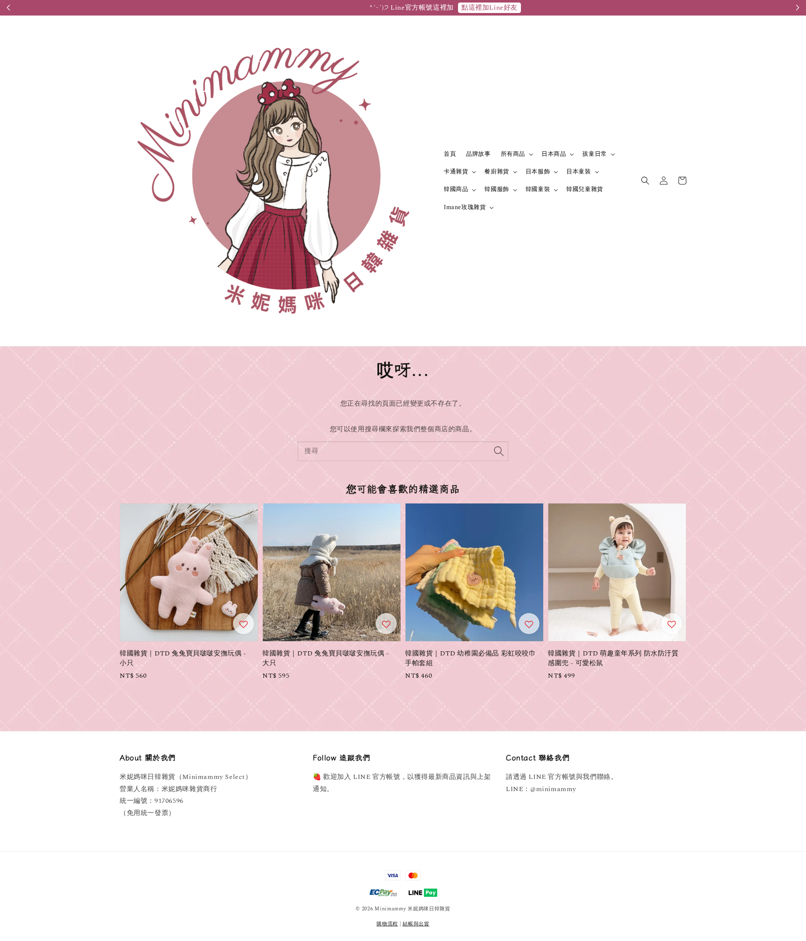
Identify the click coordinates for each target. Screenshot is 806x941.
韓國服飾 (496, 189)
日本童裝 (578, 172)
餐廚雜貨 (496, 172)
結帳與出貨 (416, 924)
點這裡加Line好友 (447, 8)
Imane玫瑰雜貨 (465, 207)
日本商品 (554, 154)
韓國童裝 (538, 189)
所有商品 (513, 154)
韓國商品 (456, 189)
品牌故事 (478, 153)
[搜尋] (498, 451)
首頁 (450, 153)
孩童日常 (594, 154)
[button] (645, 180)
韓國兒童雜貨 (584, 189)
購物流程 (387, 924)
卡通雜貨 (456, 172)
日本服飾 (538, 172)
